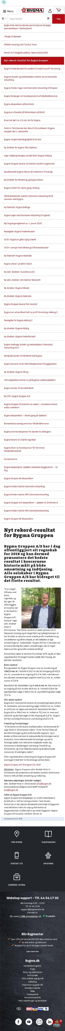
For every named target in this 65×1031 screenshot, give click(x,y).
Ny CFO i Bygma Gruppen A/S (17, 396)
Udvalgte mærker (32, 988)
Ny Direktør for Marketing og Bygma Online (23, 179)
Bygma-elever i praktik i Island (18, 263)
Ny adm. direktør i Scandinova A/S (19, 271)
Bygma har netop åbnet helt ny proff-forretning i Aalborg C (31, 312)
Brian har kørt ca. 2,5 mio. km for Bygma (22, 120)
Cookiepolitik (32, 994)
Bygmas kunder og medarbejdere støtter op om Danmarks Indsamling (30, 78)
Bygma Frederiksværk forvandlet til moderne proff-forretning (32, 68)
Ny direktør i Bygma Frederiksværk (19, 336)
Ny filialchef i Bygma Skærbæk (18, 255)
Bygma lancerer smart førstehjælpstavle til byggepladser (30, 364)
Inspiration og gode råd (32, 984)
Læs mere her (32, 951)
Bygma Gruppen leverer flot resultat (20, 304)
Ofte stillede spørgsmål (32, 978)
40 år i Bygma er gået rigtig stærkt (20, 239)
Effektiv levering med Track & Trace (20, 44)
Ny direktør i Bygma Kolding (16, 328)
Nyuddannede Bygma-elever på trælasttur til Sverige (28, 171)
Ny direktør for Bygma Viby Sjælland (20, 147)
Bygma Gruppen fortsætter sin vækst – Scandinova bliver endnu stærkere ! (30, 406)
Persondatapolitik (32, 997)
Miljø (32, 991)
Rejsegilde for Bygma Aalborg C (18, 320)
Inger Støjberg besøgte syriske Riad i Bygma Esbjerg (28, 155)
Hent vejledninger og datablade (32, 1000)
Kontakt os (32, 912)
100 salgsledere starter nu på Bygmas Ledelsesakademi (29, 380)
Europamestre (10, 459)
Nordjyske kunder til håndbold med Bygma (23, 355)
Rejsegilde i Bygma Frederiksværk (19, 231)
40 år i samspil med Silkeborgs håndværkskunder (26, 247)
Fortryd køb (32, 975)
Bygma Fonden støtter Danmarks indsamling (24, 486)
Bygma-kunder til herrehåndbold (18, 388)
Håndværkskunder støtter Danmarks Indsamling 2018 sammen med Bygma (28, 197)
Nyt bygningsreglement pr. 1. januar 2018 (23, 223)
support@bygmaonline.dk (32, 909)
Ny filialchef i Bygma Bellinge (17, 207)
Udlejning (32, 981)
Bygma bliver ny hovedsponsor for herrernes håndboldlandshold (24, 449)
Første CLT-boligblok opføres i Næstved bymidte (26, 52)
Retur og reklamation (32, 972)
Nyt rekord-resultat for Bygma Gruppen (26, 60)
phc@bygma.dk (44, 783)
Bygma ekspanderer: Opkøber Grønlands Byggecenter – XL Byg (31, 469)
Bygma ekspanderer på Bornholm (19, 104)
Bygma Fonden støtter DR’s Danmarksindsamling (26, 494)
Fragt (32, 969)
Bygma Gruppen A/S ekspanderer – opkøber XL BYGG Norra (31, 502)
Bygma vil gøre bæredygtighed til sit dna (22, 139)
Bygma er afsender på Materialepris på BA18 (24, 112)
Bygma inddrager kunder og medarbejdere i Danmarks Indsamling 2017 (28, 346)
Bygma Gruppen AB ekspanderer (18, 478)
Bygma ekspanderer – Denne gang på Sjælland (25, 415)
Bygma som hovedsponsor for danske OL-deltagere (27, 431)
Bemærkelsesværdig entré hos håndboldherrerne (26, 423)
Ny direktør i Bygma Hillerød (16, 288)
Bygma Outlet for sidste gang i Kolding (21, 188)
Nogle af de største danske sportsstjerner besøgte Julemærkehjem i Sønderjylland (27, 27)
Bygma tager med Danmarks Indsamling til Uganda (27, 215)
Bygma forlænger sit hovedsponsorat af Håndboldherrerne (30, 96)
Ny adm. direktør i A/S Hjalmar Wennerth (22, 280)
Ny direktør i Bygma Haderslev (18, 296)
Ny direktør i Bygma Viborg (16, 372)
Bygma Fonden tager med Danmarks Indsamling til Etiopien (30, 88)
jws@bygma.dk (11, 790)
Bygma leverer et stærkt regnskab (20, 439)
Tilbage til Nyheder (12, 36)
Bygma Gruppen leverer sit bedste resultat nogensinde (29, 163)
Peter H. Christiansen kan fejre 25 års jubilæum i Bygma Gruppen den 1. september (29, 130)
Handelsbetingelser (32, 965)
